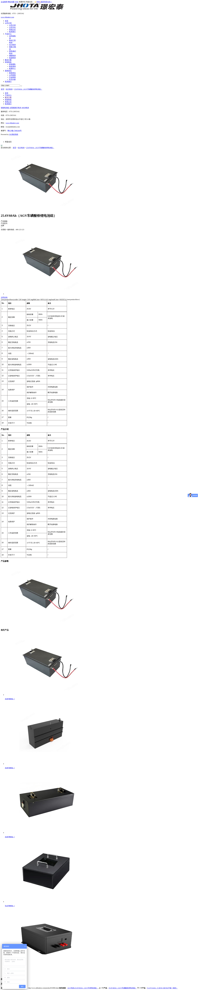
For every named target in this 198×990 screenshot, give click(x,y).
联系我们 (12, 32)
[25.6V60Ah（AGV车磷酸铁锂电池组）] (46, 695)
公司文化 (12, 27)
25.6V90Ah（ (10, 837)
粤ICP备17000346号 (14, 130)
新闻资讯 (8, 71)
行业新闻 (12, 77)
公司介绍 (8, 23)
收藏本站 (22, 2)
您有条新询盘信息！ (44, 2)
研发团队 (12, 64)
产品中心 (8, 34)
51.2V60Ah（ (10, 906)
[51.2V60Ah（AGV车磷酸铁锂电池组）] (46, 902)
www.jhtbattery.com (7, 17)
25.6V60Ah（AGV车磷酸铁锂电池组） (28, 89)
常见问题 (12, 79)
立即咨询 (4, 297)
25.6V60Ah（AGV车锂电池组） (86, 988)
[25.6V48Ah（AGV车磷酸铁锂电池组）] (46, 764)
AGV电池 (70, 988)
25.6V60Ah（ (10, 699)
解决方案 (8, 60)
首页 (6, 21)
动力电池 (12, 45)
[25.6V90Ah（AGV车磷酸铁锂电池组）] (46, 833)
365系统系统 (13, 134)
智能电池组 (5, 108)
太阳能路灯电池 (15, 108)
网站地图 (11, 2)
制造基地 (12, 66)
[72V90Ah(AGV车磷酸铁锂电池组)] (46, 970)
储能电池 (12, 55)
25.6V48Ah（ (10, 768)
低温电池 (12, 58)
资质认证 (12, 29)
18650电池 (25, 108)
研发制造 (8, 62)
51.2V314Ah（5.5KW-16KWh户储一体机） (162, 988)
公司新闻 (12, 75)
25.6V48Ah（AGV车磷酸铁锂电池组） (123, 988)
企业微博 (4, 2)
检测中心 (12, 68)
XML (16, 2)
